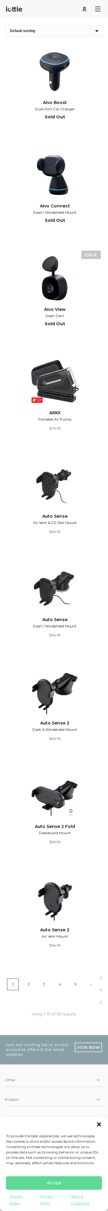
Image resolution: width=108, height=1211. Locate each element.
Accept (54, 1182)
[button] (99, 1124)
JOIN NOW (88, 1047)
